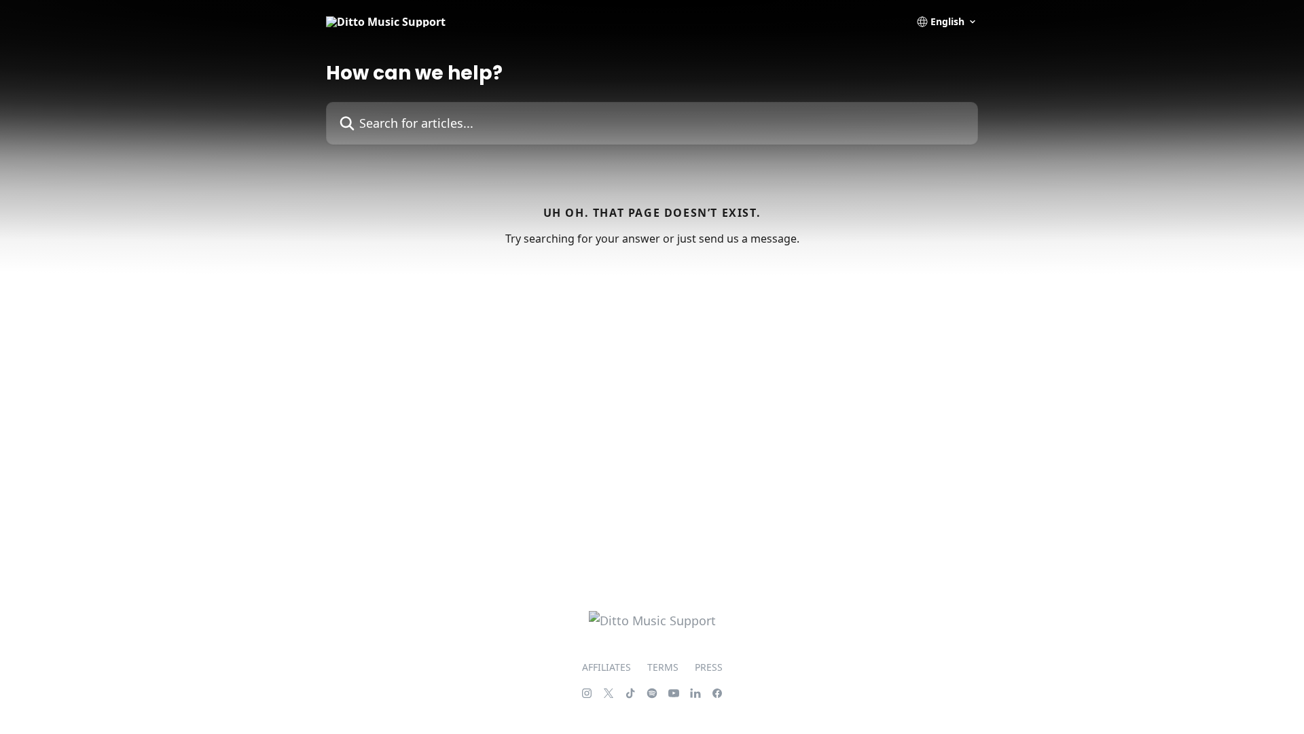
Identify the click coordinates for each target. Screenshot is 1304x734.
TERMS (662, 667)
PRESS (709, 667)
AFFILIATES (606, 667)
